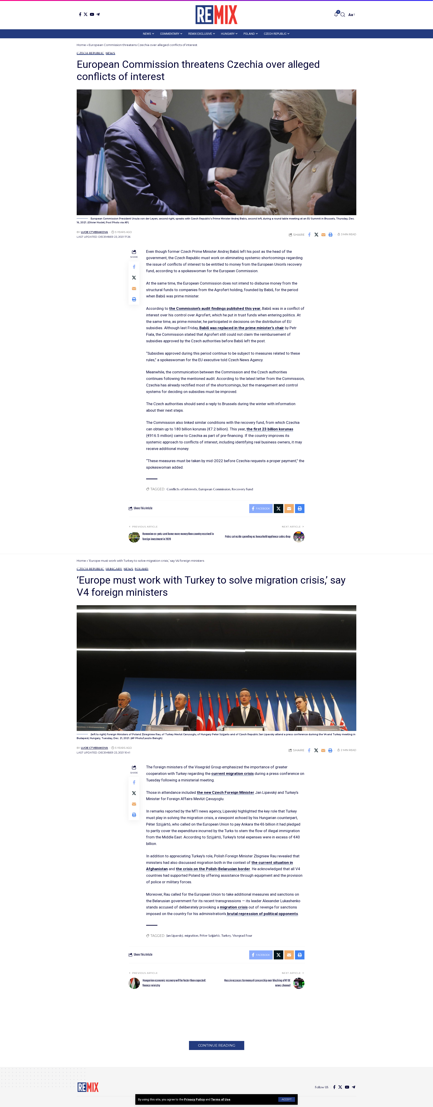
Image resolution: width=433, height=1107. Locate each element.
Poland (141, 569)
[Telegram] (98, 14)
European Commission (214, 489)
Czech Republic (90, 53)
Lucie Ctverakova (94, 232)
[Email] (323, 234)
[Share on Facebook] (309, 234)
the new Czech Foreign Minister (225, 792)
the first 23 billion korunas (269, 429)
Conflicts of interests (182, 489)
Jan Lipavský (175, 936)
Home (81, 45)
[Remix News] (216, 14)
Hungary (114, 569)
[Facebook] (80, 14)
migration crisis (234, 907)
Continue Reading (216, 1045)
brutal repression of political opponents (262, 913)
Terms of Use (220, 1099)
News (110, 53)
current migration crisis (232, 773)
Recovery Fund (242, 489)
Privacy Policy (194, 1099)
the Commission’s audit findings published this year (214, 308)
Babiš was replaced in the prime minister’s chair (241, 328)
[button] (286, 1099)
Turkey (226, 936)
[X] (86, 14)
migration (191, 936)
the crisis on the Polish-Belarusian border (213, 869)
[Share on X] (316, 234)
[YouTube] (92, 14)
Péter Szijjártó (210, 936)
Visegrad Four (242, 936)
